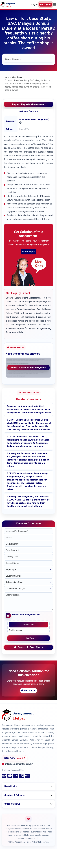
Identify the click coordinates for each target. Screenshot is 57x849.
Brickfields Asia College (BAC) (34, 119)
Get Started (30, 690)
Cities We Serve (12, 804)
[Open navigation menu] (54, 4)
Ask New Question (28, 111)
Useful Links (10, 786)
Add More (30, 638)
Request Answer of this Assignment (28, 367)
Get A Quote (45, 4)
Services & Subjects (14, 795)
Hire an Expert (28, 251)
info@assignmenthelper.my (19, 764)
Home (6, 77)
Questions (17, 77)
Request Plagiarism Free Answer (28, 104)
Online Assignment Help (34, 298)
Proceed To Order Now (29, 647)
